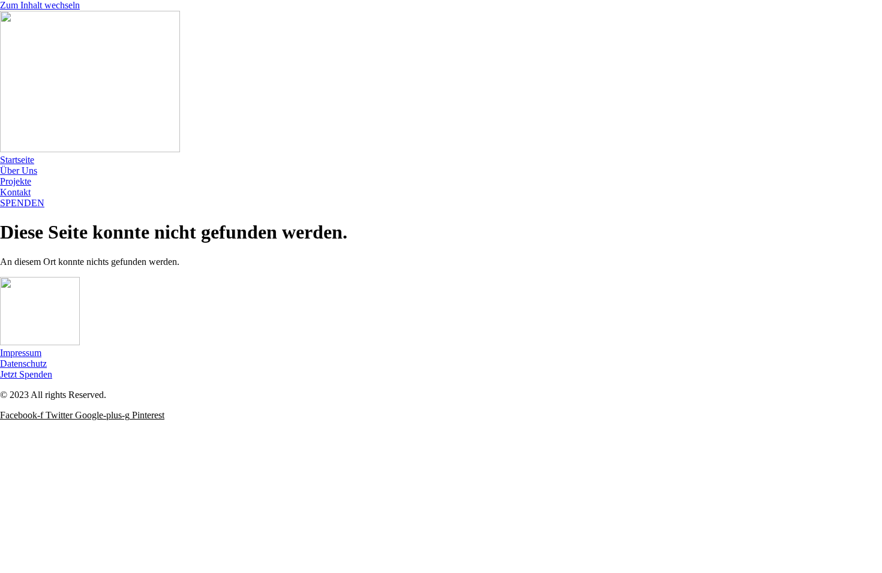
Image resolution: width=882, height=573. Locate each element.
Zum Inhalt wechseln (40, 5)
